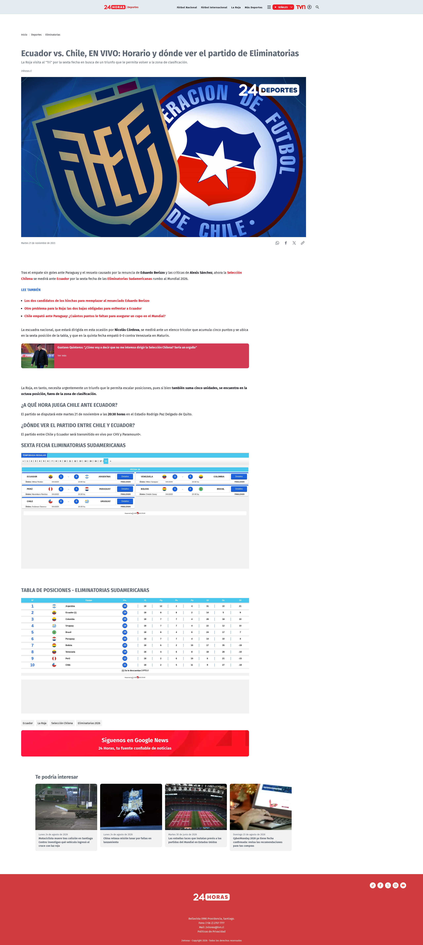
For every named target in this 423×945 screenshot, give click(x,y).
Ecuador (28, 723)
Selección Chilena (62, 723)
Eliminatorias (52, 34)
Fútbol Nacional (187, 7)
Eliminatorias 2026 (89, 723)
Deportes (36, 34)
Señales (283, 7)
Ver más (62, 355)
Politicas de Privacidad (212, 931)
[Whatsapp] (277, 243)
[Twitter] (294, 243)
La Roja (236, 7)
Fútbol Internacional (214, 7)
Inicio (24, 34)
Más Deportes (253, 7)
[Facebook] (285, 243)
